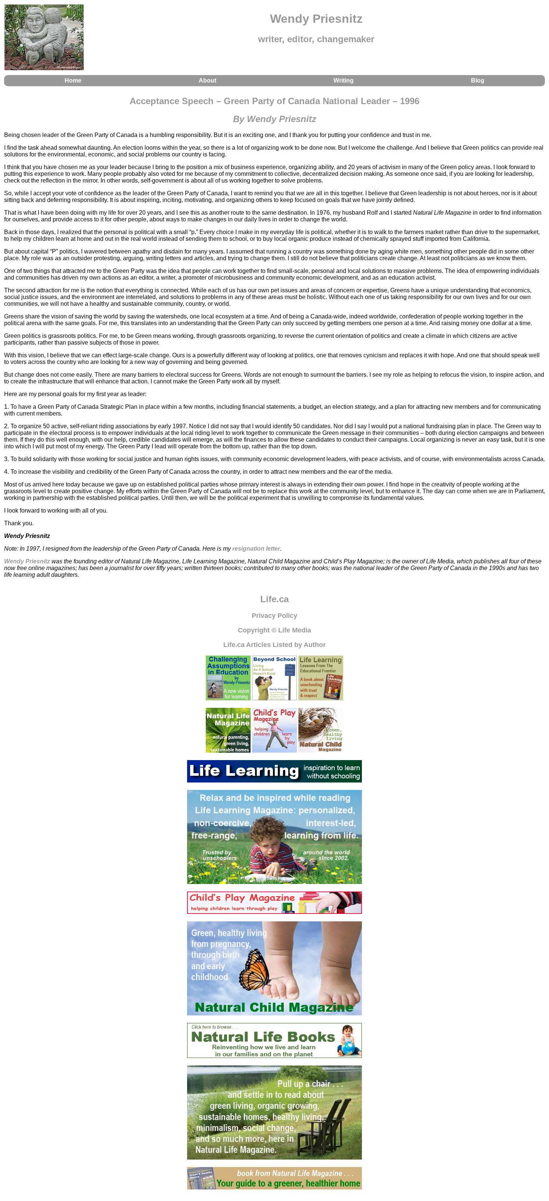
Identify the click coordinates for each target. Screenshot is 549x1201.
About (207, 80)
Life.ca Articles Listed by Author (274, 644)
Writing (344, 80)
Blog (477, 80)
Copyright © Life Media (274, 630)
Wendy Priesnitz (27, 561)
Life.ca (274, 599)
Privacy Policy (274, 615)
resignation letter (256, 548)
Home (73, 80)
